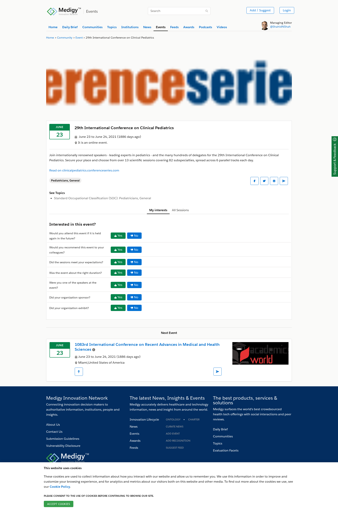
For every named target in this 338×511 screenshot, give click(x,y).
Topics (217, 443)
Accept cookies (58, 504)
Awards (135, 441)
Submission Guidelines (62, 439)
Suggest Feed (175, 447)
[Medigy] (64, 11)
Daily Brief (220, 429)
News (134, 426)
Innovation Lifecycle (144, 419)
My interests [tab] (158, 210)
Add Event (173, 433)
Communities (223, 436)
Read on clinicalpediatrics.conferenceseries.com (84, 170)
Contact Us (54, 432)
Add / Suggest (260, 10)
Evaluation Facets (225, 450)
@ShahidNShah (280, 26)
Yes (120, 235)
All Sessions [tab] (180, 210)
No (136, 235)
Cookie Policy (60, 487)
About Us (53, 425)
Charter (194, 419)
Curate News (174, 426)
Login (287, 10)
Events (134, 434)
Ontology (173, 419)
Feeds (134, 448)
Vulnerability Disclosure (63, 446)
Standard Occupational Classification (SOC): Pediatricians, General (102, 198)
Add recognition (178, 440)
